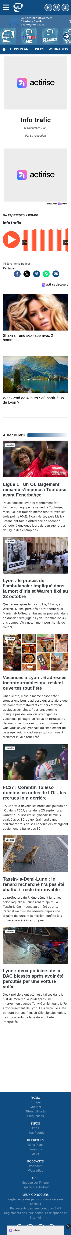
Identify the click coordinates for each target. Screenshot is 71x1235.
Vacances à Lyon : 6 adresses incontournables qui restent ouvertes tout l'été (34, 683)
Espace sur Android (36, 1187)
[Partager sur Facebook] (16, 276)
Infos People (35, 1132)
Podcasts (35, 1166)
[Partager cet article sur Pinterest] (35, 276)
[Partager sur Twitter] (26, 276)
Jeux (35, 1154)
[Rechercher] (56, 7)
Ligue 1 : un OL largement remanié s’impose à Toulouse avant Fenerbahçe (34, 489)
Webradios (58, 49)
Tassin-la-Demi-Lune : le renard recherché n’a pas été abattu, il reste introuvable (33, 884)
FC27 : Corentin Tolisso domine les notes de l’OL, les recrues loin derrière (34, 792)
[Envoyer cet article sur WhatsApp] (45, 276)
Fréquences (35, 1116)
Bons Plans (20, 49)
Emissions (35, 1149)
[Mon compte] (65, 7)
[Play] (5, 33)
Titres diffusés (35, 1111)
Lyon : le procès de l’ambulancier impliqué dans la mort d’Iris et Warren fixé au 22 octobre (35, 588)
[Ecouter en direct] (48, 7)
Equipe (36, 1102)
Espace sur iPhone (35, 1182)
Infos (39, 49)
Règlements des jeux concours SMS (35, 1208)
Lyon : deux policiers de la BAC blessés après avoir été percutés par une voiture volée (33, 978)
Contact (35, 1107)
